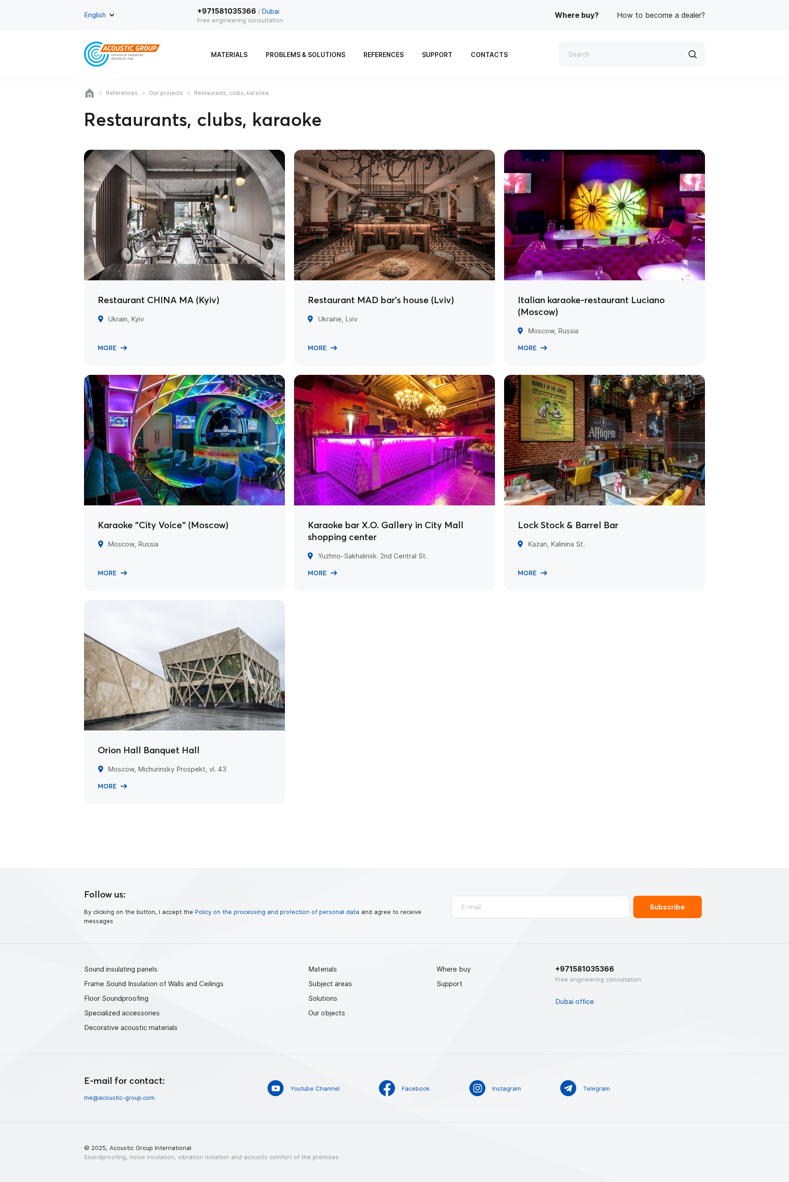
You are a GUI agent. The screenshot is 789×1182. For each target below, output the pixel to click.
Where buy (454, 969)
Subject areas (330, 983)
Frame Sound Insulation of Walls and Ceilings (154, 983)
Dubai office (574, 1001)
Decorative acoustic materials (131, 1027)
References (383, 54)
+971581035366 (226, 11)
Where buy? (577, 15)
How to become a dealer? (661, 15)
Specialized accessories (122, 1013)
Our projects (166, 92)
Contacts (489, 54)
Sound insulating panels (121, 969)
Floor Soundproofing (116, 998)
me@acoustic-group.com (119, 1097)
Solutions (322, 998)
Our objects (326, 1013)
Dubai (270, 11)
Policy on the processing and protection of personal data (277, 911)
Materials (229, 54)
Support (437, 54)
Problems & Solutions (305, 54)
